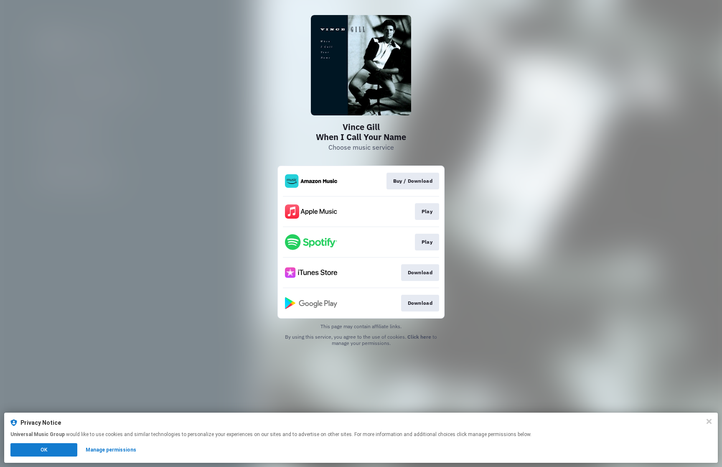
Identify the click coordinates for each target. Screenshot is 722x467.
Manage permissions (111, 450)
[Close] (709, 421)
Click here (419, 337)
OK (44, 450)
